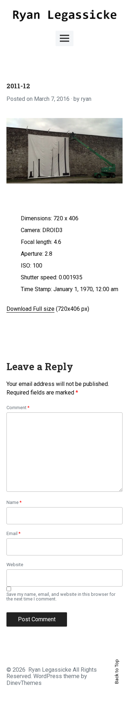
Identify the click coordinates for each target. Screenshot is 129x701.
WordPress (47, 676)
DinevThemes (24, 683)
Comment (17, 408)
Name (14, 502)
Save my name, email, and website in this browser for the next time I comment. (60, 597)
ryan (86, 98)
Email (13, 533)
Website (14, 565)
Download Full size (30, 308)
